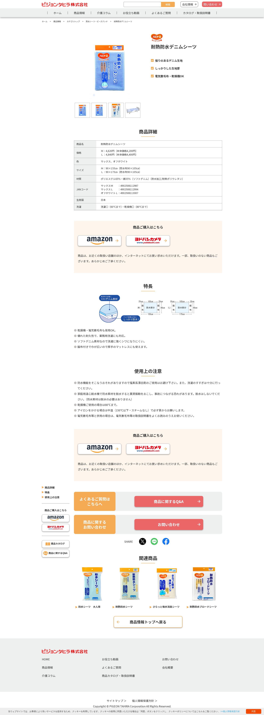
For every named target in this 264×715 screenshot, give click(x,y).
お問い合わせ (170, 659)
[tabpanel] (109, 68)
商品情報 (79, 13)
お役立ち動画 (131, 13)
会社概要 (167, 667)
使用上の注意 (52, 497)
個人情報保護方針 (143, 701)
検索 (167, 4)
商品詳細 (50, 487)
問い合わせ (210, 4)
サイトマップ (115, 701)
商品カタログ (58, 543)
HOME (46, 659)
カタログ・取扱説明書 (197, 13)
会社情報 (187, 4)
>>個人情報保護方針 (230, 711)
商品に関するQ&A (58, 553)
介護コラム (104, 13)
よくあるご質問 (161, 13)
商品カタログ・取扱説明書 (118, 676)
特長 (47, 492)
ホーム (57, 13)
